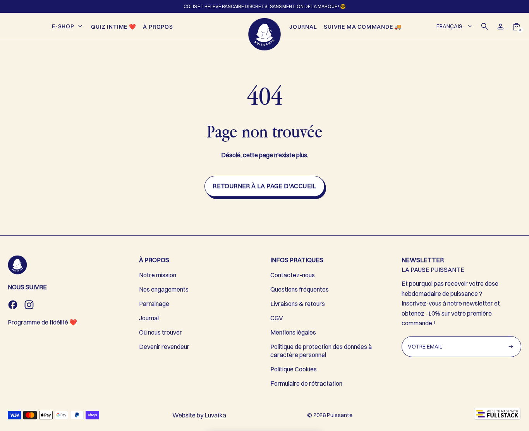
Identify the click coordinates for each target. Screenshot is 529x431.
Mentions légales (293, 332)
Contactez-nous (292, 275)
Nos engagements (164, 289)
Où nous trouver (160, 332)
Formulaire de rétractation (306, 383)
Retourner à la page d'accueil (264, 186)
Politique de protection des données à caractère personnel (321, 351)
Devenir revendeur (164, 346)
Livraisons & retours (297, 303)
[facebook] (13, 305)
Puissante (339, 415)
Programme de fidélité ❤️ (42, 322)
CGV (276, 318)
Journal (149, 318)
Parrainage (154, 303)
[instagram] (29, 305)
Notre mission (157, 275)
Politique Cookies (293, 369)
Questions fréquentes (299, 289)
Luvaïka (215, 415)
